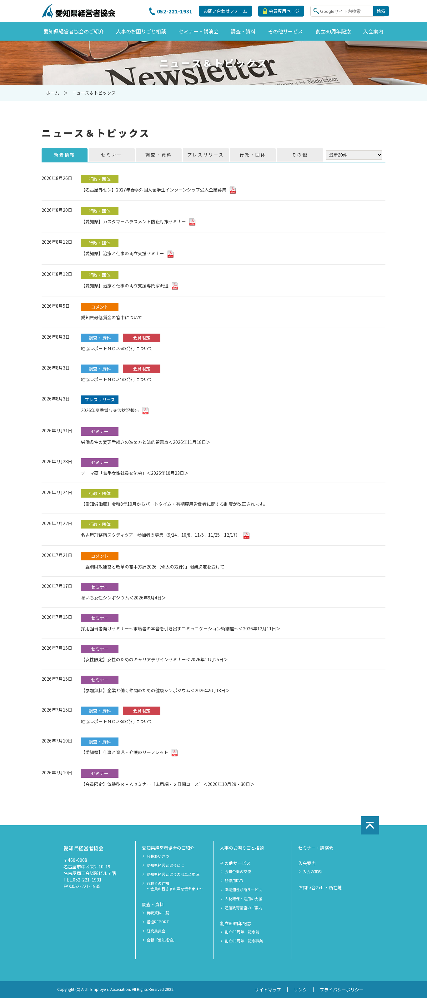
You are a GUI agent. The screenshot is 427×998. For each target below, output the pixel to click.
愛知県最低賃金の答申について (111, 317)
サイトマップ (268, 989)
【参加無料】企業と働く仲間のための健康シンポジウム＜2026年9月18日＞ (155, 690)
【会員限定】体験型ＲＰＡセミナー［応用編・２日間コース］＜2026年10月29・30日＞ (167, 784)
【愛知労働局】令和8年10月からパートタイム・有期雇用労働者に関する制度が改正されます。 (174, 504)
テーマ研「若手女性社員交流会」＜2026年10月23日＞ (134, 473)
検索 (381, 10)
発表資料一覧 (158, 912)
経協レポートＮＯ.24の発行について (117, 379)
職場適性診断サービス (243, 889)
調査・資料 (153, 904)
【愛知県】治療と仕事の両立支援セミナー (122, 253)
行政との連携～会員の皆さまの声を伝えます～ (175, 886)
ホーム (52, 93)
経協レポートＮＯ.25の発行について (117, 348)
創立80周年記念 (235, 923)
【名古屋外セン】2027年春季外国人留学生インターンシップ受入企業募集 (153, 189)
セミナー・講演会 (315, 848)
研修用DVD (234, 880)
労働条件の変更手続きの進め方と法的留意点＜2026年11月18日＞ (145, 442)
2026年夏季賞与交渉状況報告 (110, 410)
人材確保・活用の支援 (243, 898)
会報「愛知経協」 (162, 939)
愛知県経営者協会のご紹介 (168, 848)
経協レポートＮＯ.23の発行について (117, 721)
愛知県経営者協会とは (165, 865)
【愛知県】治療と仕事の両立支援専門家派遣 (124, 285)
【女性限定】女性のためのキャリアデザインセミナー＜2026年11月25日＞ (154, 659)
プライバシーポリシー (342, 989)
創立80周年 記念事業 (244, 940)
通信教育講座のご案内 (243, 907)
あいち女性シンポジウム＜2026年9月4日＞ (123, 597)
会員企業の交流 (238, 871)
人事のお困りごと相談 (242, 848)
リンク (300, 989)
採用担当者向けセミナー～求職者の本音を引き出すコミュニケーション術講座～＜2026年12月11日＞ (180, 628)
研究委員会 (156, 930)
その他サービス (235, 863)
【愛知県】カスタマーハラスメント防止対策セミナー (133, 221)
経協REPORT (158, 921)
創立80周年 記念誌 (242, 931)
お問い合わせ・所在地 (320, 887)
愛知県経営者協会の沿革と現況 (173, 874)
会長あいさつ (158, 856)
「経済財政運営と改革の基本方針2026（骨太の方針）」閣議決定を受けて (152, 567)
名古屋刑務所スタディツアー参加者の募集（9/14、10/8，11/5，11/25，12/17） (160, 535)
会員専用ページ (284, 11)
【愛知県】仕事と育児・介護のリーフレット (124, 752)
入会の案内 (312, 871)
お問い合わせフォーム (225, 11)
